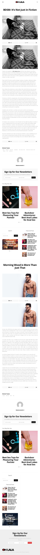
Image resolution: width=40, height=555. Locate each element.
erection (7, 395)
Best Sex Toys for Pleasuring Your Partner (10, 215)
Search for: (4, 233)
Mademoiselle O (20, 165)
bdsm (3, 149)
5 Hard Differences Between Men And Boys (10, 518)
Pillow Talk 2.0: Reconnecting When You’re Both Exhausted (32, 235)
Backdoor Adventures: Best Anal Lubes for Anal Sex (29, 216)
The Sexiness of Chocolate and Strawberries (32, 254)
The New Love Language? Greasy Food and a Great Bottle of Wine (32, 241)
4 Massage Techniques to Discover (10, 243)
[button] (18, 222)
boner (4, 395)
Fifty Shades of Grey (16, 71)
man (11, 395)
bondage (7, 149)
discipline (11, 149)
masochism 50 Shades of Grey (31, 149)
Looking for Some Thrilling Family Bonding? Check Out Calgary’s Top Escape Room (32, 248)
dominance (16, 149)
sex (10, 210)
